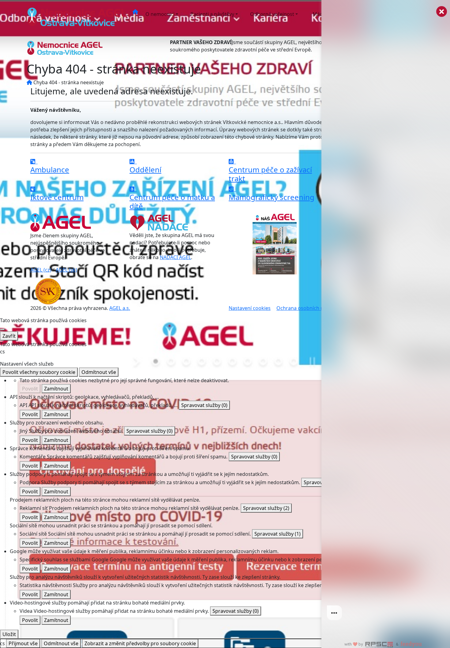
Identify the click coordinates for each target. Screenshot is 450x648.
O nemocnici (159, 14)
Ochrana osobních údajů (305, 308)
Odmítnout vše (98, 372)
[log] (385, 314)
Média (320, 14)
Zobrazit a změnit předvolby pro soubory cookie (140, 643)
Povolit (30, 388)
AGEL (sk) (66, 269)
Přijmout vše (23, 643)
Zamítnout (56, 388)
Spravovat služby (204, 405)
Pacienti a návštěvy (212, 14)
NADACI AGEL (175, 257)
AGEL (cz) (40, 269)
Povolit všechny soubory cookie (38, 372)
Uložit (9, 634)
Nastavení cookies (250, 308)
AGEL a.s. (119, 308)
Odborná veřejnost (272, 14)
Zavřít (9, 336)
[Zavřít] (2, 329)
